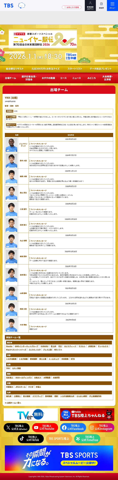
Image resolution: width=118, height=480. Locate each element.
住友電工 (9, 377)
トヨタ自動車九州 (67, 396)
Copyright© (33, 476)
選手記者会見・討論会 (29, 77)
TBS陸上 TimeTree (87, 438)
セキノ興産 (16, 368)
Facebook (73, 427)
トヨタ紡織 (23, 359)
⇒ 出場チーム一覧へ (13, 403)
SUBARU (44, 346)
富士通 (53, 346)
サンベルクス (103, 346)
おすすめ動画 (48, 78)
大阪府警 (56, 377)
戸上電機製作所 (95, 396)
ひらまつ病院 (82, 396)
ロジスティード (70, 346)
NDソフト (58, 350)
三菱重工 (17, 396)
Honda (9, 346)
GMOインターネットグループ (26, 346)
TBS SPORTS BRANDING (59, 458)
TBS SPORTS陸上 (59, 438)
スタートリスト (75, 69)
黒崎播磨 (48, 396)
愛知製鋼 (33, 359)
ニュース (76, 78)
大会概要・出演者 (107, 77)
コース (63, 78)
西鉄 (56, 396)
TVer (31, 414)
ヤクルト (82, 346)
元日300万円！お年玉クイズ (45, 69)
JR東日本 (91, 346)
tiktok (31, 438)
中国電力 (9, 387)
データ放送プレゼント (101, 69)
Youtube (87, 414)
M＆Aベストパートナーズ (16, 350)
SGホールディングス (23, 377)
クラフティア (37, 396)
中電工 (38, 387)
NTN (73, 359)
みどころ (91, 78)
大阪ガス (37, 377)
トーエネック (54, 359)
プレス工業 (47, 350)
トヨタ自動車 (11, 359)
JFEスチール (20, 387)
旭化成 (8, 396)
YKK (8, 368)
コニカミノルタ (35, 350)
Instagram (101, 427)
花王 (60, 346)
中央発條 (64, 359)
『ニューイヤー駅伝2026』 (42, 44)
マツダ (30, 387)
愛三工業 (42, 359)
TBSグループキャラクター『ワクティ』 (21, 5)
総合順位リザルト (15, 69)
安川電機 (26, 396)
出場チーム (10, 78)
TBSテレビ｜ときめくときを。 (9, 5)
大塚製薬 (46, 377)
